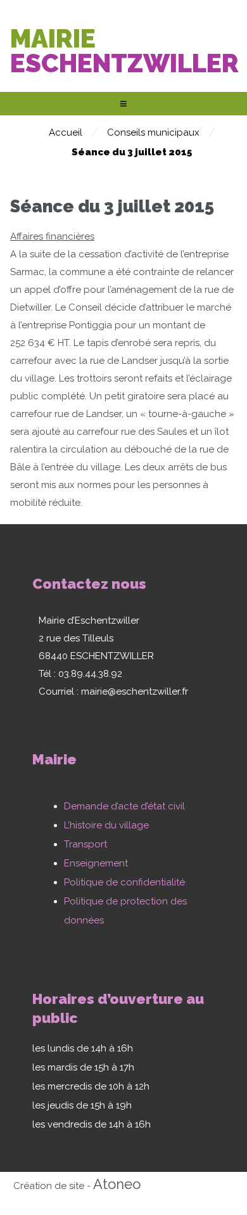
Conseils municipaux (153, 132)
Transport (85, 844)
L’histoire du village (106, 825)
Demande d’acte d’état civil (124, 806)
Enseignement (96, 863)
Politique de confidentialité (124, 882)
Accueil (65, 132)
